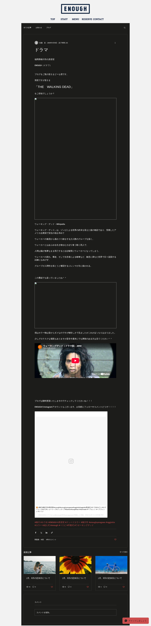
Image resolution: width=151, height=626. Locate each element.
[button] (125, 27)
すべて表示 (123, 552)
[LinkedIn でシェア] (46, 533)
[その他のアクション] (115, 42)
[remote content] (75, 360)
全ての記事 (27, 27)
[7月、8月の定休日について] (40, 565)
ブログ (48, 27)
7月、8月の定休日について (38, 578)
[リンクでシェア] (52, 533)
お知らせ (39, 27)
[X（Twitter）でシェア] (41, 533)
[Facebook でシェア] (36, 533)
